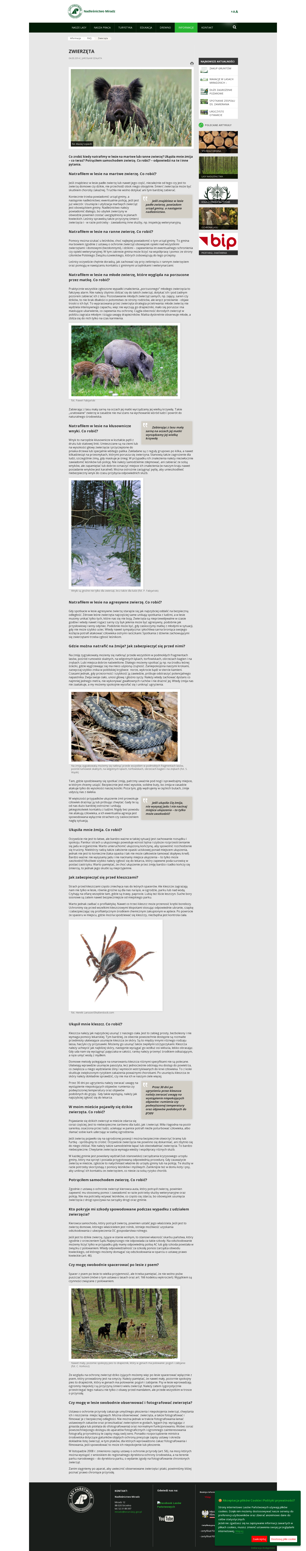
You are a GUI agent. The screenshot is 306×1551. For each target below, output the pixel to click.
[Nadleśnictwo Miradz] (75, 11)
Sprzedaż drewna (211, 151)
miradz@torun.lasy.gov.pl (128, 1511)
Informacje (75, 38)
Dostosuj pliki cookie (283, 1539)
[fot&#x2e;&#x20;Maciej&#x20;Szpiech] (131, 107)
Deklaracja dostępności (263, 1548)
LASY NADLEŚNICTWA (212, 176)
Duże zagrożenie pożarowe (220, 91)
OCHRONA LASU (210, 227)
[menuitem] (79, 28)
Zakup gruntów (220, 68)
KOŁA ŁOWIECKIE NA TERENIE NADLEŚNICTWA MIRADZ (216, 204)
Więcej (239, 1531)
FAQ (89, 38)
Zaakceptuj (259, 1539)
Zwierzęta (103, 38)
